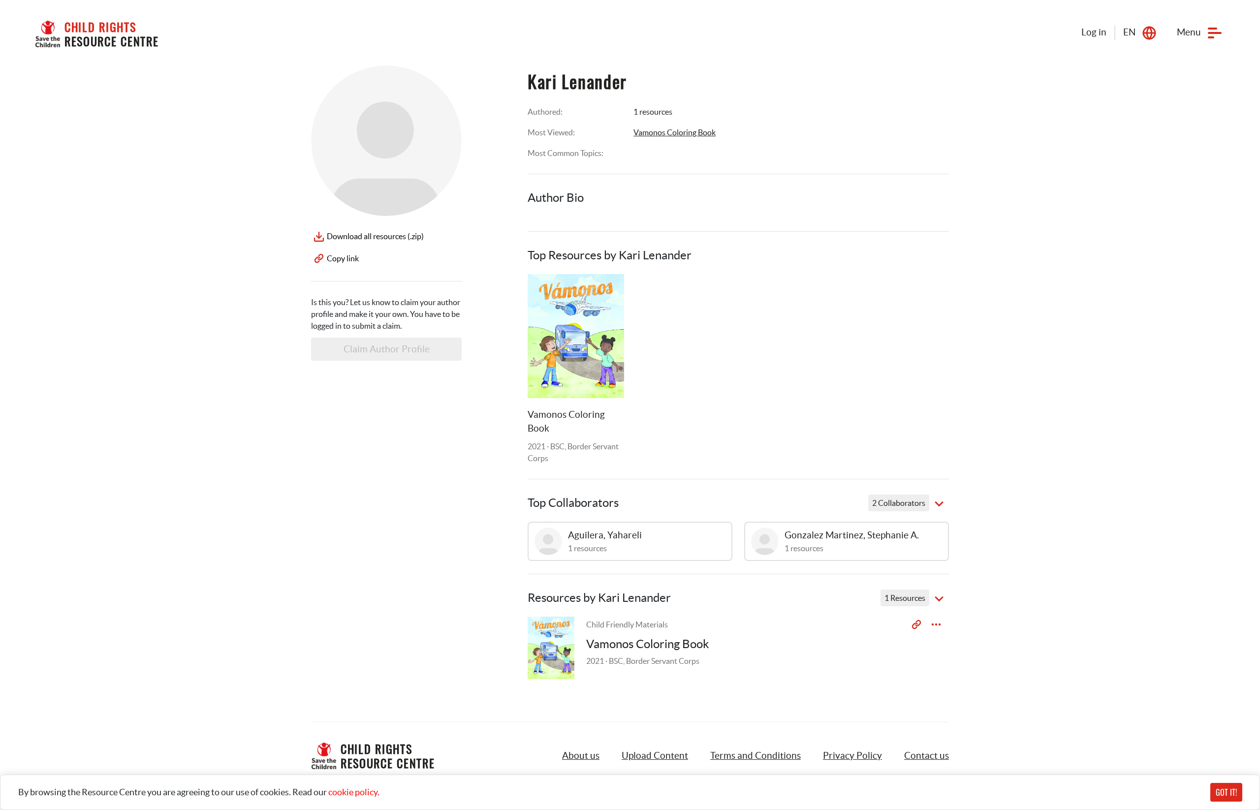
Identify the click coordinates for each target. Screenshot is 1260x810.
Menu (1189, 32)
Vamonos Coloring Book (674, 132)
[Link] (604, 294)
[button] (655, 756)
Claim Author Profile (387, 349)
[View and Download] (936, 624)
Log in (1093, 32)
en (1129, 32)
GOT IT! (1226, 792)
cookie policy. (353, 792)
